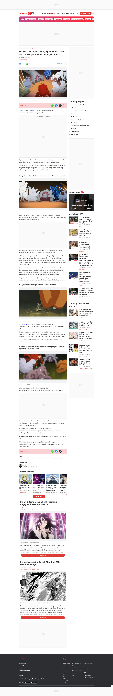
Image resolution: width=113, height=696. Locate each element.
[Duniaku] (26, 13)
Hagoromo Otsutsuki (57, 160)
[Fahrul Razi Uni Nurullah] (21, 466)
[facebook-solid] (56, 105)
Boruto (27, 324)
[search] (78, 13)
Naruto (21, 111)
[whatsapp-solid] (52, 105)
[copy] (64, 105)
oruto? (45, 170)
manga (23, 324)
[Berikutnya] (67, 481)
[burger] (93, 13)
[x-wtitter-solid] (60, 105)
